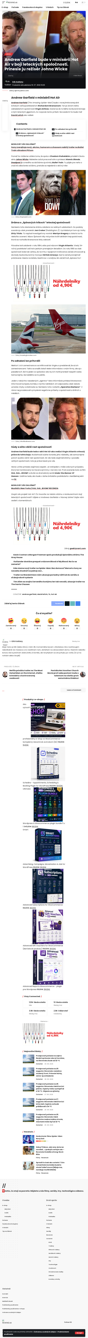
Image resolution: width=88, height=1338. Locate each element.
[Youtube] (58, 1012)
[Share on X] (19, 75)
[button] (79, 1333)
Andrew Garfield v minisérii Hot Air (31, 129)
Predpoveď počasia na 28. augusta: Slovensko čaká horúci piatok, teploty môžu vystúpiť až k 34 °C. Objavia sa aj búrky (50, 1087)
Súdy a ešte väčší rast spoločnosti (63, 134)
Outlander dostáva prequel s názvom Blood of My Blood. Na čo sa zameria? (44, 563)
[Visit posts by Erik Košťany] (8, 83)
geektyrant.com (78, 548)
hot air (54, 594)
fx (49, 594)
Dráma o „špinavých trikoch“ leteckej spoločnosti (30, 134)
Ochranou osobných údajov (45, 1332)
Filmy (38, 1158)
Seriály (8, 54)
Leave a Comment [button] (74, 690)
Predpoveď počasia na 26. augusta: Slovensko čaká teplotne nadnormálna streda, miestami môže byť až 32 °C (49, 1118)
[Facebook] (82, 641)
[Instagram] (85, 641)
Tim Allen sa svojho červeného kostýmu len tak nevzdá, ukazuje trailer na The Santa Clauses (48, 583)
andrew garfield (29, 594)
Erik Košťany (17, 82)
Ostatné (39, 1064)
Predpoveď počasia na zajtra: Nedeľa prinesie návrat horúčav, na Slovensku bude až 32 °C (50, 1058)
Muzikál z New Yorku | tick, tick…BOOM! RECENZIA (34, 488)
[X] (58, 1004)
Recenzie (44, 1158)
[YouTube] (80, 1322)
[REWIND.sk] (11, 2)
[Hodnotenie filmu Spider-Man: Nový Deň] (28, 1139)
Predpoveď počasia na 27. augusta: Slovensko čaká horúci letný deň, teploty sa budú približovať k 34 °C (50, 1103)
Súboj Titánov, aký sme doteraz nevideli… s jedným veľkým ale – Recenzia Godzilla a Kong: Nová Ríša (50, 1151)
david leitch (42, 594)
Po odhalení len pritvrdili (66, 129)
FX (15, 479)
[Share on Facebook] (15, 75)
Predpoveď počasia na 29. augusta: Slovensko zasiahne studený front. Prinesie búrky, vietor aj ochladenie (49, 1072)
